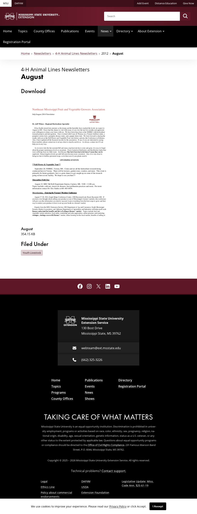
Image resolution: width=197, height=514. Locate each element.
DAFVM (19, 3)
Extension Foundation (95, 492)
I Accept (158, 506)
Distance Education (166, 3)
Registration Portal (16, 42)
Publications (70, 31)
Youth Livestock (32, 252)
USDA (84, 487)
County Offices (44, 31)
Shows (89, 399)
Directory (123, 31)
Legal (44, 481)
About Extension (150, 31)
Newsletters (42, 53)
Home (7, 31)
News (105, 31)
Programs (58, 392)
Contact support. (114, 471)
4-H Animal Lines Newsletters (76, 53)
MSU (5, 3)
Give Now (188, 3)
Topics (23, 31)
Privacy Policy (117, 506)
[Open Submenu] (110, 31)
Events (90, 31)
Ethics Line (48, 487)
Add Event (143, 3)
